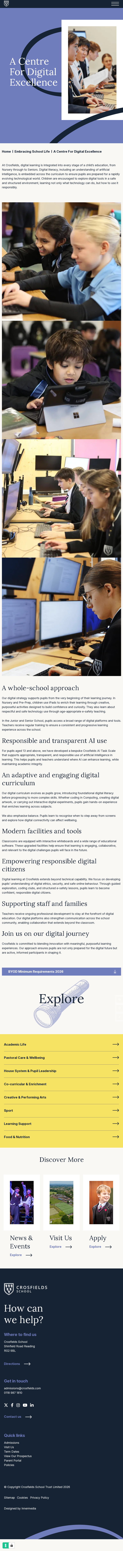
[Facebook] (12, 1405)
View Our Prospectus (18, 1456)
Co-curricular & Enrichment (25, 1084)
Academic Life (15, 1044)
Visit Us (9, 1447)
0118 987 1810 (13, 1392)
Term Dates (11, 1451)
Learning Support (17, 1124)
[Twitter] (6, 1405)
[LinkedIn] (32, 1405)
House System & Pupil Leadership (30, 1071)
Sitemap (9, 1497)
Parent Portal (12, 1460)
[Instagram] (18, 1405)
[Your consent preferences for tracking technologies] (12, 1545)
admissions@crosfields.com (22, 1388)
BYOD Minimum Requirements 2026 (35, 972)
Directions (12, 1364)
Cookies (22, 1497)
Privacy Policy (39, 1497)
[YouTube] (25, 1405)
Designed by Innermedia (20, 1508)
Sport (8, 1110)
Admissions (11, 1442)
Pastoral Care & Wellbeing (24, 1058)
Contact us (12, 1416)
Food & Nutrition (17, 1137)
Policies (9, 1465)
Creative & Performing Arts (25, 1097)
